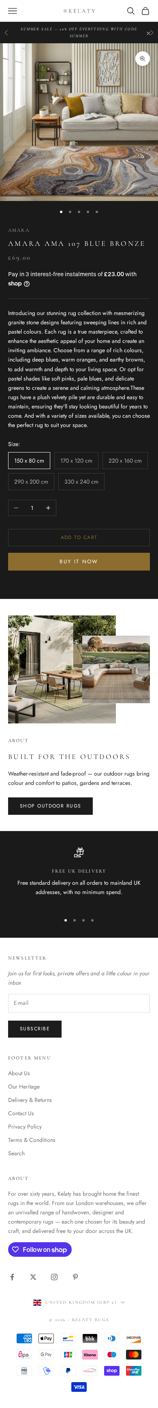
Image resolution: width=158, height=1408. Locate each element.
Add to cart (79, 537)
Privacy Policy (25, 1127)
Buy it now (79, 561)
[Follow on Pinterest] (75, 1277)
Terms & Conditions (32, 1140)
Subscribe (35, 1028)
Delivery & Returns (30, 1100)
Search (16, 1153)
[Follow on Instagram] (54, 1277)
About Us (19, 1073)
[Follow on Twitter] (33, 1277)
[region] (79, 877)
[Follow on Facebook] (12, 1277)
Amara (19, 230)
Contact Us (21, 1113)
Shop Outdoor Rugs (50, 806)
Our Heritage (24, 1086)
